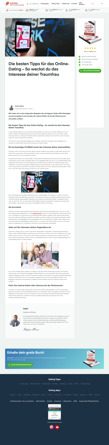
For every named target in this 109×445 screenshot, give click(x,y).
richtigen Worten (37, 213)
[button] (33, 4)
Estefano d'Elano (19, 106)
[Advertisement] (40, 91)
